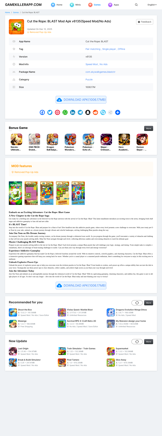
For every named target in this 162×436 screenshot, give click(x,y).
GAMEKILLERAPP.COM (23, 5)
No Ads (103, 64)
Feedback (146, 21)
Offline (121, 49)
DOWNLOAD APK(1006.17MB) (85, 99)
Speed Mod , (93, 64)
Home (7, 12)
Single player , (110, 49)
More (148, 128)
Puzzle (89, 79)
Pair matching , (94, 49)
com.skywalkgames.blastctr (100, 72)
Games (16, 12)
